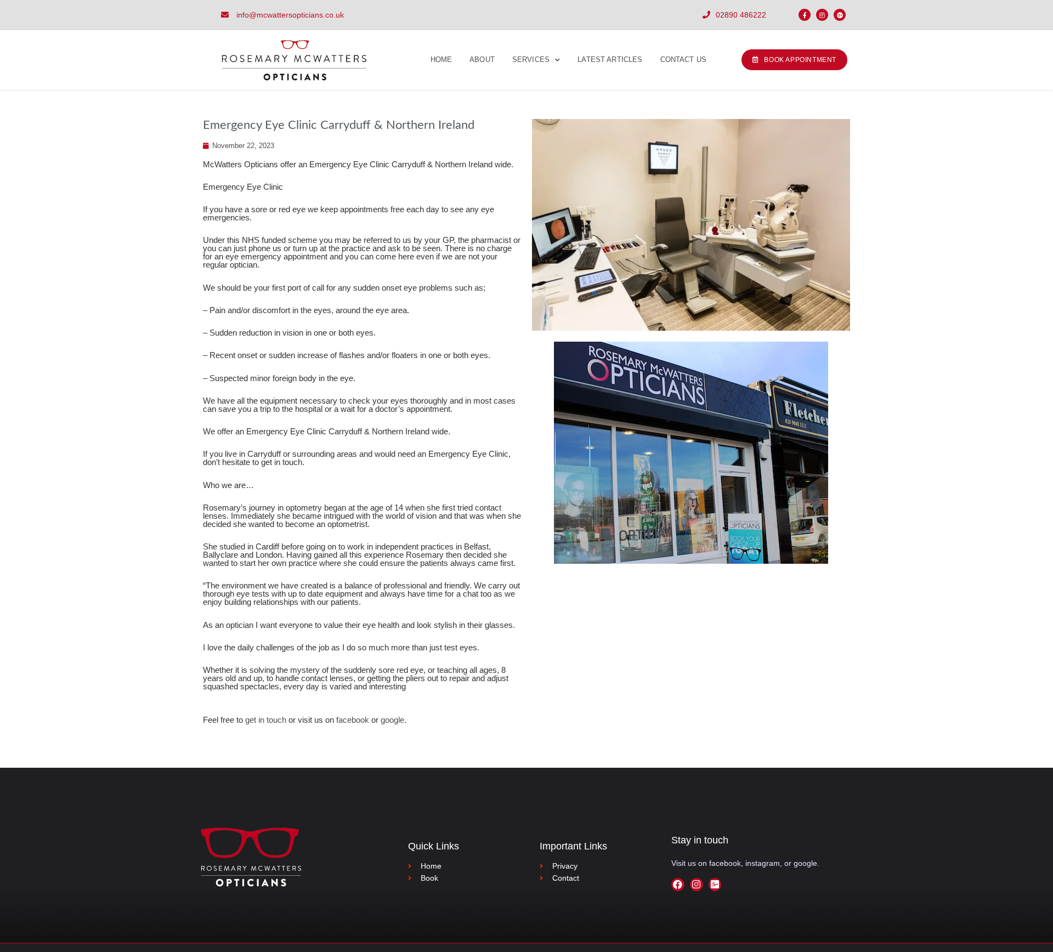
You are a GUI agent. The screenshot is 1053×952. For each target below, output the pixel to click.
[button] (794, 60)
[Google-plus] (840, 15)
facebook (352, 719)
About (482, 59)
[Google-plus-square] (715, 884)
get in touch (265, 719)
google (392, 719)
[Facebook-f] (805, 15)
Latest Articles (610, 59)
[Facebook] (677, 884)
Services (531, 59)
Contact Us (683, 59)
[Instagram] (822, 15)
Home (441, 59)
